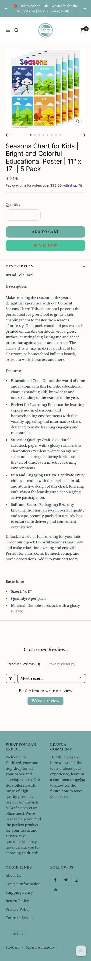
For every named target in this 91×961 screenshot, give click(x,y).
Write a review (46, 701)
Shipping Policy (19, 892)
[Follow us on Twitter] (66, 880)
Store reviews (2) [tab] (61, 664)
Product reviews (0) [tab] (23, 664)
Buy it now (46, 245)
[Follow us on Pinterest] (55, 890)
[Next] (83, 135)
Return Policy (17, 901)
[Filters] (10, 678)
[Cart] (83, 30)
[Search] (16, 30)
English (14, 934)
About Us (13, 875)
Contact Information (23, 884)
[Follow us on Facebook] (55, 880)
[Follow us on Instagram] (76, 880)
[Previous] (8, 135)
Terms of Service (20, 918)
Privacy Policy (18, 909)
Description (20, 266)
